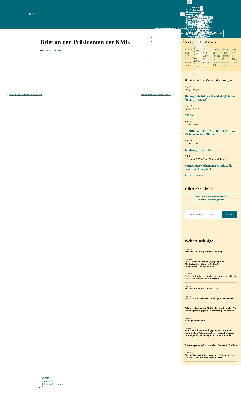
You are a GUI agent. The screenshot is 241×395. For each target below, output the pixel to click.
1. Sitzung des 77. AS (198, 150)
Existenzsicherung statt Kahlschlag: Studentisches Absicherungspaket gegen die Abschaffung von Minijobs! (210, 309)
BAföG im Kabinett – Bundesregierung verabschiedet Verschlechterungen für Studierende (210, 277)
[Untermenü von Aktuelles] (201, 7)
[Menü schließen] (189, 2)
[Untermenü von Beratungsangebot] (198, 30)
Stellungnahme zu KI (195, 320)
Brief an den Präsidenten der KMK (25, 94)
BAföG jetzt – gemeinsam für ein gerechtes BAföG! (209, 298)
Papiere (60, 50)
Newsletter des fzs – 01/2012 (156, 94)
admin (53, 50)
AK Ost (189, 115)
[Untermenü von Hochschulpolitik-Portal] (203, 42)
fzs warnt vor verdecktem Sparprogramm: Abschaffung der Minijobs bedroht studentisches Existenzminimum (205, 264)
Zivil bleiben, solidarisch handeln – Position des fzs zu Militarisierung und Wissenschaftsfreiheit (210, 356)
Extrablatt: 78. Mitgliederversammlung (203, 251)
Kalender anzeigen (194, 175)
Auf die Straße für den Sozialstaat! (201, 288)
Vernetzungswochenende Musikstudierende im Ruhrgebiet (209, 167)
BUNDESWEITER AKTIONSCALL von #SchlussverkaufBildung (210, 132)
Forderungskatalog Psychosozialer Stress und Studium (211, 345)
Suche (229, 214)
